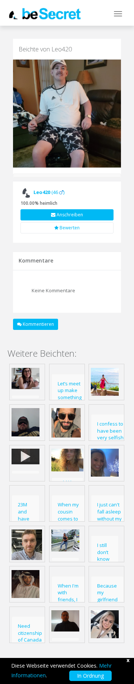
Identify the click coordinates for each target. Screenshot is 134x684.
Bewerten (69, 228)
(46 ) (49, 192)
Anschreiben (69, 214)
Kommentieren (38, 324)
